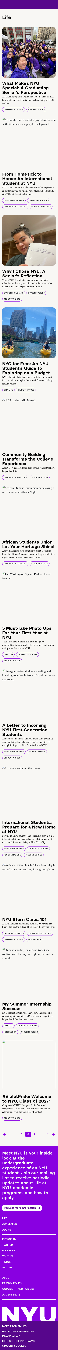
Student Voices (36, 109)
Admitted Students (14, 200)
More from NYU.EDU (15, 1326)
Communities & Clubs (15, 207)
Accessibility (11, 1294)
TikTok (6, 1261)
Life (4, 1218)
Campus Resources (39, 200)
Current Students (13, 109)
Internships (34, 939)
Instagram (9, 1239)
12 (47, 1134)
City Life (8, 390)
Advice (6, 1229)
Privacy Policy (12, 1283)
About (6, 1277)
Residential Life (12, 855)
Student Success (14, 1346)
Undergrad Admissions (18, 1332)
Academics (9, 1224)
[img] (29, 52)
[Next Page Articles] (53, 1134)
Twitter (7, 1244)
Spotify (7, 1267)
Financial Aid (11, 1336)
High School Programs (18, 1341)
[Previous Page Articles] (4, 1134)
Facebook (9, 1250)
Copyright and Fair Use (18, 1288)
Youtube (8, 1256)
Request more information (20, 1207)
